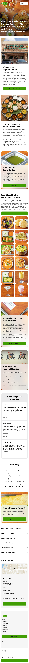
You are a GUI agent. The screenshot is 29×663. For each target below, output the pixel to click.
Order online (14, 605)
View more (5, 414)
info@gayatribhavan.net (8, 595)
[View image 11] (7, 290)
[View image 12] (21, 290)
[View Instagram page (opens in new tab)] (5, 653)
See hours (23, 601)
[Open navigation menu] (26, 3)
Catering (4, 623)
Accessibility (5, 645)
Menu (22, 3)
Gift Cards (4, 629)
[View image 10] (21, 277)
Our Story (4, 627)
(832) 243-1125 (6, 592)
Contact (4, 633)
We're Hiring (5, 631)
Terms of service (6, 643)
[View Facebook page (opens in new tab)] (3, 653)
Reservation (5, 625)
